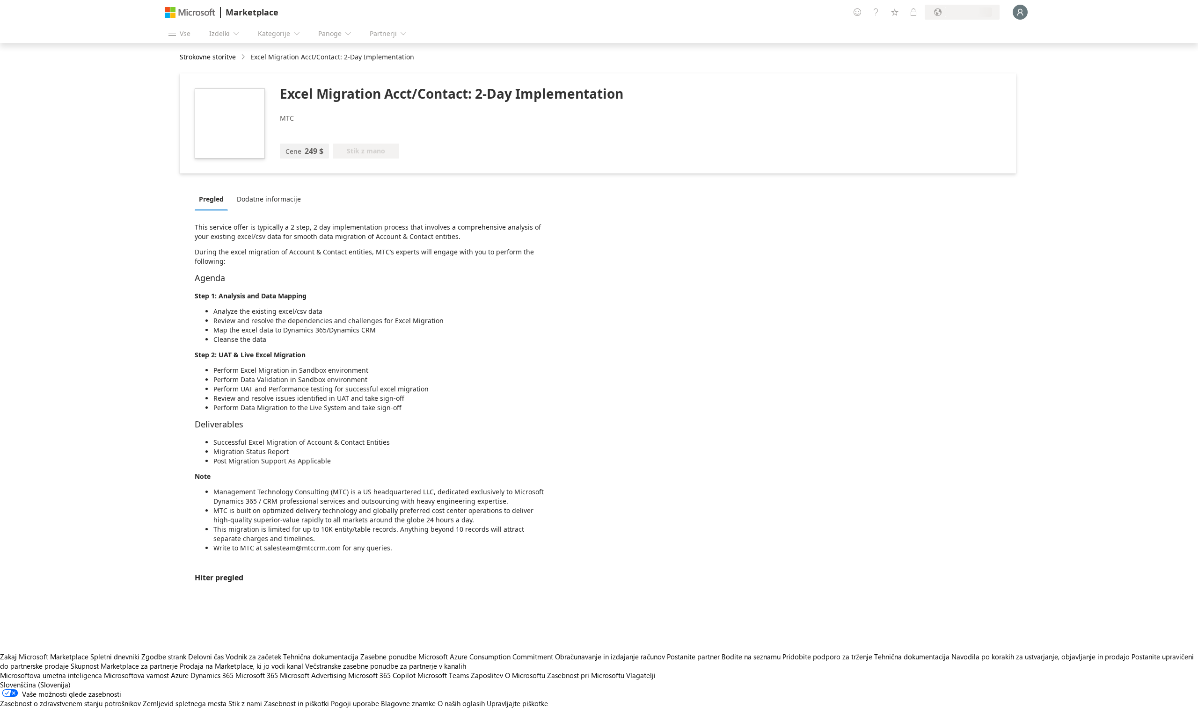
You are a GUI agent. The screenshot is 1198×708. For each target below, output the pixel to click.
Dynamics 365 (212, 675)
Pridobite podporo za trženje (827, 656)
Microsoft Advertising (313, 675)
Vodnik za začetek (253, 656)
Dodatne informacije (269, 199)
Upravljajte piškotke (517, 703)
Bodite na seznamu (751, 656)
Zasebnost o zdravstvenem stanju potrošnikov (70, 703)
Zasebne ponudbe (388, 656)
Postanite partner (693, 656)
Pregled (211, 199)
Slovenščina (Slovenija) (35, 684)
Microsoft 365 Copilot (382, 675)
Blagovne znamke (408, 703)
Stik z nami (245, 703)
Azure (180, 675)
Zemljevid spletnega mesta (184, 703)
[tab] (214, 198)
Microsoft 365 (256, 675)
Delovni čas (206, 656)
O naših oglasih (461, 703)
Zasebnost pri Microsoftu (585, 675)
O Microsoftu (525, 675)
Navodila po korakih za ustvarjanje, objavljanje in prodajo (1040, 656)
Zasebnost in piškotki (296, 703)
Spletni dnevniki (114, 656)
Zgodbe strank (163, 656)
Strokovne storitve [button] (208, 56)
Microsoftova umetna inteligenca (51, 675)
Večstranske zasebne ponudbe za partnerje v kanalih (385, 666)
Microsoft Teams (443, 675)
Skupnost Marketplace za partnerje (124, 666)
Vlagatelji (641, 675)
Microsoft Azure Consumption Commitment (486, 656)
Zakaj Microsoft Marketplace (44, 656)
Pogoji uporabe (355, 703)
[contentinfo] (244, 57)
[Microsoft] (190, 12)
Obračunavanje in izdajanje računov (610, 656)
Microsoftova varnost (136, 675)
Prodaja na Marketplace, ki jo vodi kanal (241, 666)
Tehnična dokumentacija (320, 656)
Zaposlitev (487, 675)
